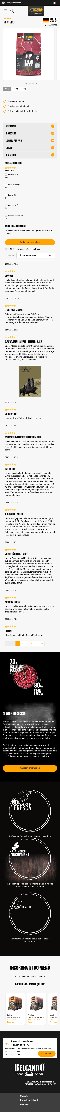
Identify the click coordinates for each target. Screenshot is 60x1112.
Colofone (24, 1104)
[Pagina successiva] (36, 643)
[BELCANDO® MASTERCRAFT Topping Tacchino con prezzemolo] (36, 1004)
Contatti (24, 1096)
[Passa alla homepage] (36, 11)
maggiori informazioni (30, 768)
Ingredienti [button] (11, 133)
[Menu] (5, 11)
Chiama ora (46, 1053)
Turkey (31, 1015)
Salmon (10, 1015)
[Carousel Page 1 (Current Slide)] (26, 83)
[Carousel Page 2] (30, 83)
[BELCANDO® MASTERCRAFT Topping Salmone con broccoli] (15, 1004)
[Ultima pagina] (42, 643)
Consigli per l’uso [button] (14, 140)
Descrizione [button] (11, 126)
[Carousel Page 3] (33, 83)
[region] (30, 56)
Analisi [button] (9, 147)
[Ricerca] (12, 11)
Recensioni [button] (11, 155)
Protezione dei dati (29, 1100)
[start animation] (36, 83)
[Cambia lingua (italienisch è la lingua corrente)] (55, 3)
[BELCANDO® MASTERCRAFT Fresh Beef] (28, 54)
